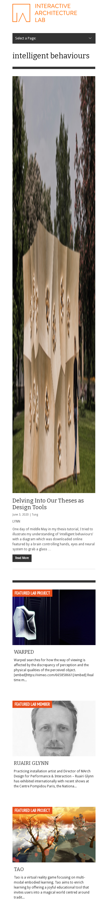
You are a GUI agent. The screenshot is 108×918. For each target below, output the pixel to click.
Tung (35, 514)
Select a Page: (25, 38)
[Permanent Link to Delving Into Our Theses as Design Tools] (53, 284)
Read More (22, 557)
